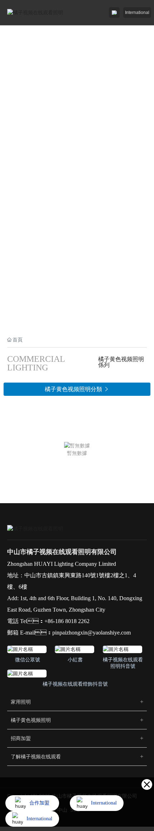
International (137, 12)
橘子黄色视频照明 (31, 720)
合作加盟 (39, 803)
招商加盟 (21, 738)
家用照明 (21, 702)
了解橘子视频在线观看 (36, 756)
